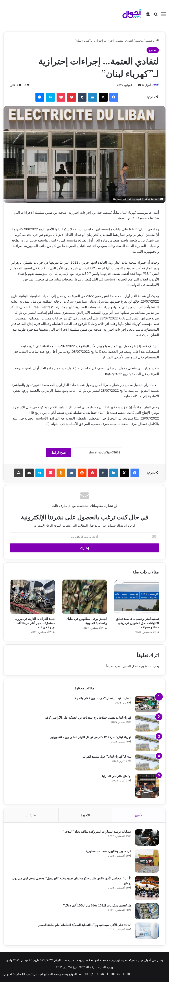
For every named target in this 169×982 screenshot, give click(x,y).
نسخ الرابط (58, 452)
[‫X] (103, 97)
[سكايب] (50, 97)
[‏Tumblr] (82, 97)
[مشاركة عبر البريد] (29, 473)
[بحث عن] (156, 16)
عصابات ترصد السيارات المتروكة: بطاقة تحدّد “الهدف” (97, 831)
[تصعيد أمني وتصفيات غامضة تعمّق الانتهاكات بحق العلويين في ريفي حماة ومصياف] (136, 597)
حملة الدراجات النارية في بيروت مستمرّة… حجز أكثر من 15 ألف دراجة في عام (35, 622)
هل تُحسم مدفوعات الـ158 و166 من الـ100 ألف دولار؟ (97, 905)
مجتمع (139, 40)
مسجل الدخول (131, 666)
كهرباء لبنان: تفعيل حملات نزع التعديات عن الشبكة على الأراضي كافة (88, 717)
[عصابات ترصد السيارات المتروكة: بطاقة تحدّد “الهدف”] (147, 837)
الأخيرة (85, 815)
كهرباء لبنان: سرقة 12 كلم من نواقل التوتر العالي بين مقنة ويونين (90, 736)
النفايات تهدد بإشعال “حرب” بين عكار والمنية (103, 697)
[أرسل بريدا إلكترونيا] (139, 85)
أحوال (148, 85)
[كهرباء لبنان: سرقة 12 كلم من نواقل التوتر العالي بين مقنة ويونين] (147, 743)
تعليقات (31, 815)
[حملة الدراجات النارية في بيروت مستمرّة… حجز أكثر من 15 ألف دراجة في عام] (32, 597)
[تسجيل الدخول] (148, 16)
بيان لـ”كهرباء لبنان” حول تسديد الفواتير (106, 756)
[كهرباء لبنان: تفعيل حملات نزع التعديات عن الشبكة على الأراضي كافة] (147, 723)
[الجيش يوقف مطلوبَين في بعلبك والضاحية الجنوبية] (84, 597)
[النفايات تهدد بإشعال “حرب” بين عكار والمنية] (147, 704)
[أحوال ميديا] (132, 14)
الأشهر (138, 815)
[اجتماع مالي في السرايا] (147, 786)
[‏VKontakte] (71, 473)
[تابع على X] (142, 85)
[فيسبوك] (113, 97)
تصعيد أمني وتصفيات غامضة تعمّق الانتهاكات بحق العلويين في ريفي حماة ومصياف (137, 622)
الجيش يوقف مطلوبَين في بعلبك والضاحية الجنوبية (86, 620)
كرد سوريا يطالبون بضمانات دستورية (108, 850)
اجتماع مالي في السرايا (116, 775)
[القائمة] (163, 16)
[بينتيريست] (71, 97)
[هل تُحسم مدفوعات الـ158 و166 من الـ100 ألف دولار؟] (147, 911)
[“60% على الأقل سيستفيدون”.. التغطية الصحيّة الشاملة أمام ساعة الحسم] (147, 930)
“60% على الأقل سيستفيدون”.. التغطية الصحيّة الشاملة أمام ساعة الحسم (84, 924)
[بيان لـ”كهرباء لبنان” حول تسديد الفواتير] (147, 762)
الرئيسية (150, 40)
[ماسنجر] (39, 97)
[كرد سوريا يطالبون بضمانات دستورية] (147, 861)
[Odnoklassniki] (61, 473)
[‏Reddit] (82, 473)
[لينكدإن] (92, 97)
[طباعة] (18, 473)
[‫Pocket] (61, 97)
